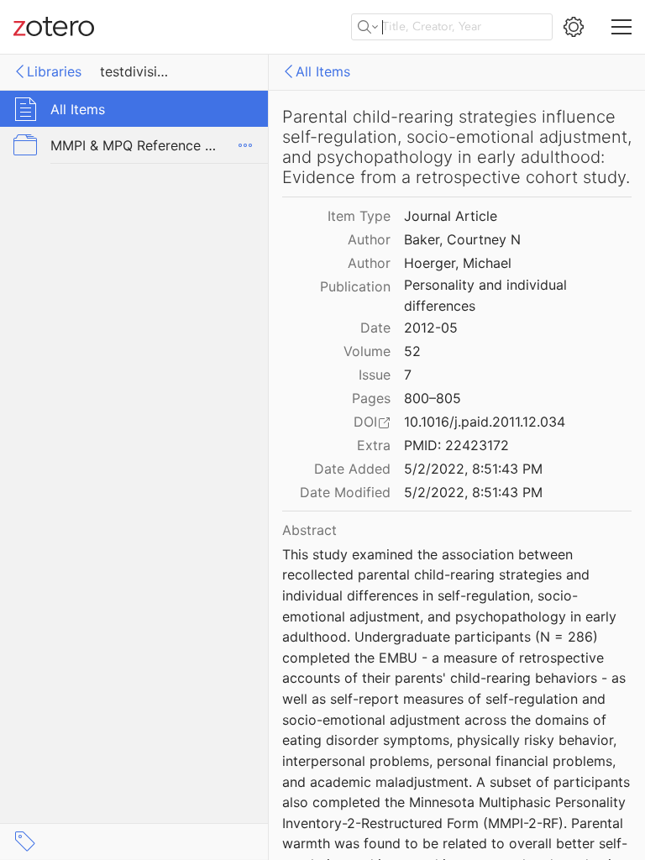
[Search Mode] (367, 27)
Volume (367, 351)
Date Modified (345, 492)
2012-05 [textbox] (431, 327)
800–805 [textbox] (432, 398)
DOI (365, 421)
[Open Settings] (573, 27)
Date (375, 327)
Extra (374, 445)
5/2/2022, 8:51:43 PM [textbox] (473, 468)
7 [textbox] (408, 374)
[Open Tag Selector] (25, 841)
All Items (323, 71)
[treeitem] (134, 109)
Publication (355, 286)
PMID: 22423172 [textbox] (456, 445)
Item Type (359, 215)
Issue (375, 374)
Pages (371, 398)
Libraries (54, 71)
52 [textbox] (412, 351)
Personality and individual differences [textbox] (487, 295)
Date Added (352, 468)
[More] (245, 145)
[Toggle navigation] (621, 26)
